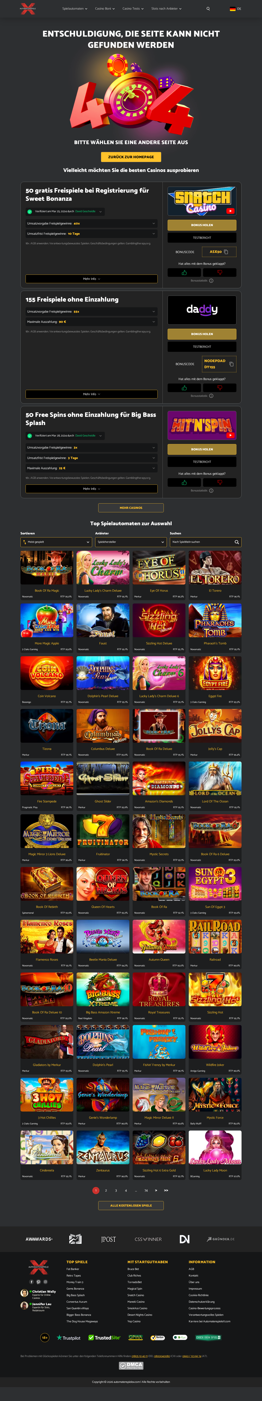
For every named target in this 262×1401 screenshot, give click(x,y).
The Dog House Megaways (82, 1322)
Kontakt (193, 1276)
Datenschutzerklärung (202, 1302)
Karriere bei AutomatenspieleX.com (209, 1322)
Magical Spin (135, 1289)
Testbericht (202, 237)
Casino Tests (131, 8)
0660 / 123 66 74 (191, 1356)
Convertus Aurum (77, 1302)
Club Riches (134, 1276)
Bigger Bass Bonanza (79, 1315)
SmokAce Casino (137, 1309)
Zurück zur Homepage (131, 157)
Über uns (194, 1282)
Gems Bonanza (75, 1289)
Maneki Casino (136, 1302)
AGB (191, 1269)
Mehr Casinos (131, 507)
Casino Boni (103, 8)
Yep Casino (134, 1322)
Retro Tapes (74, 1276)
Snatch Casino (136, 1295)
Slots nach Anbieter (164, 8)
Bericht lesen (47, 574)
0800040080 (162, 1356)
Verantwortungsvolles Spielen (206, 1315)
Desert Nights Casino (140, 1315)
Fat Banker (73, 1269)
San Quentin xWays (78, 1309)
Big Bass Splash (76, 1295)
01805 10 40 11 (140, 1356)
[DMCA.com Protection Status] (131, 1369)
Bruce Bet (133, 1269)
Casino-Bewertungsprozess (204, 1309)
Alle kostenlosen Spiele (131, 1205)
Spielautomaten (73, 8)
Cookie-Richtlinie (199, 1295)
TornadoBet (135, 1282)
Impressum (195, 1289)
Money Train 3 (75, 1282)
